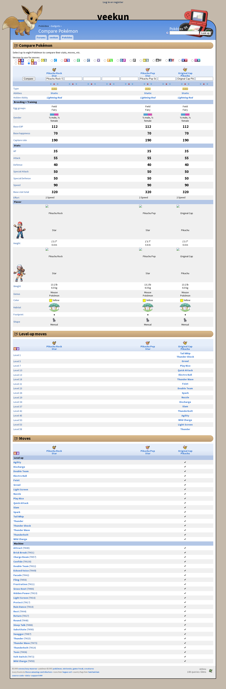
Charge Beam (21, 557)
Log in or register (113, 2)
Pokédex (43, 26)
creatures (89, 668)
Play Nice (185, 365)
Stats (17, 145)
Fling (16, 579)
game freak (78, 668)
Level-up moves (33, 333)
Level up (18, 457)
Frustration (20, 584)
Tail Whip (185, 353)
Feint (185, 383)
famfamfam (93, 672)
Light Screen (185, 424)
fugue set (67, 672)
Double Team (185, 388)
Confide (18, 561)
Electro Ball (185, 374)
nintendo (67, 668)
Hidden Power (21, 593)
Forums (41, 37)
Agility (185, 415)
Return (17, 615)
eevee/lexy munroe (27, 668)
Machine (18, 543)
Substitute (19, 629)
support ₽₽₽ (37, 675)
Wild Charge (185, 420)
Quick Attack (185, 370)
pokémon (57, 668)
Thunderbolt (185, 411)
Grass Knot (19, 588)
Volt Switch (20, 656)
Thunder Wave (185, 379)
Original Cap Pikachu (185, 74)
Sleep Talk (19, 625)
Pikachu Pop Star (148, 74)
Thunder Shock (185, 356)
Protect (18, 602)
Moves (25, 438)
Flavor (17, 201)
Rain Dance (19, 606)
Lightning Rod (54, 97)
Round (17, 620)
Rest (16, 611)
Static (54, 93)
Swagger (18, 634)
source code (18, 675)
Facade (17, 575)
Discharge (185, 402)
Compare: (29, 78)
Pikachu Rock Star (54, 74)
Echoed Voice (21, 570)
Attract (17, 548)
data (27, 675)
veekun (113, 16)
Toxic (16, 652)
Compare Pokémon (35, 45)
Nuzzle (185, 397)
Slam (185, 406)
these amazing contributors (38, 672)
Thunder (185, 429)
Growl (185, 361)
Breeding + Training (25, 102)
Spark (185, 393)
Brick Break (20, 552)
